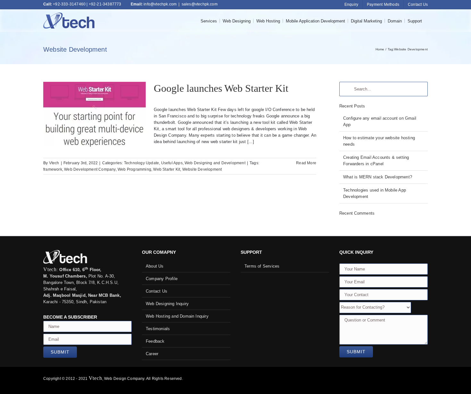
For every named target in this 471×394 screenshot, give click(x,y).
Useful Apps (172, 163)
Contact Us (156, 291)
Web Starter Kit (166, 169)
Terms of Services (261, 266)
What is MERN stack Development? (377, 177)
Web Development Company (90, 169)
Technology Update (141, 163)
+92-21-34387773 (105, 4)
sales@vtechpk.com (200, 4)
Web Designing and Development (215, 163)
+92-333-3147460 (69, 4)
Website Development (202, 169)
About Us (155, 266)
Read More (306, 163)
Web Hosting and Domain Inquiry (177, 316)
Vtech (54, 163)
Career (152, 353)
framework (52, 169)
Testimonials (158, 328)
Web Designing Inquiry (167, 303)
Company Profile (162, 278)
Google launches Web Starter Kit (94, 108)
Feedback (155, 341)
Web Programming (134, 169)
